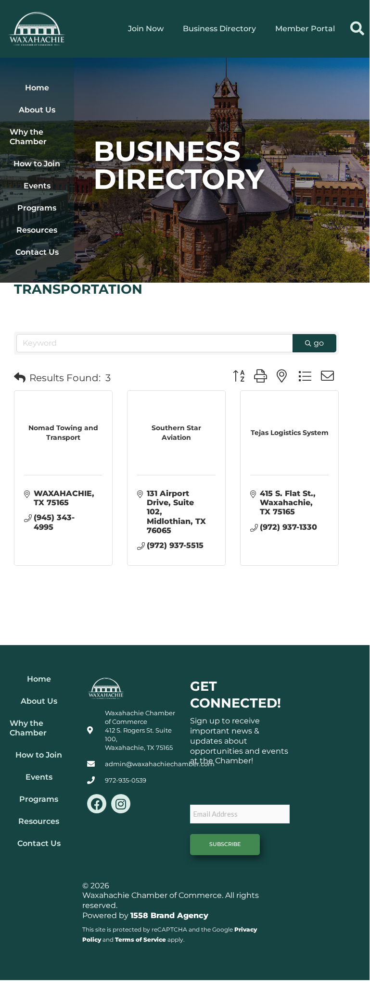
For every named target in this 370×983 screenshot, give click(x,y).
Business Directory (219, 28)
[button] (357, 28)
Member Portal (305, 28)
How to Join (36, 163)
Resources (36, 230)
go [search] (319, 343)
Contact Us (37, 252)
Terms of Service (140, 939)
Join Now (146, 28)
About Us (37, 109)
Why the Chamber (28, 136)
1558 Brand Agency (169, 915)
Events (37, 185)
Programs (36, 207)
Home (37, 87)
